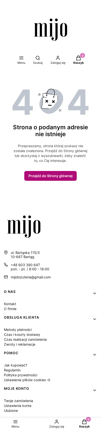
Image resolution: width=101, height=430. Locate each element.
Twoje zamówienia (18, 401)
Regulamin (12, 370)
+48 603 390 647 (25, 265)
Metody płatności (18, 329)
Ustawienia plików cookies (25, 380)
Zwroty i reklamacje (19, 344)
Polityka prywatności (20, 375)
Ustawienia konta (17, 406)
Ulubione (11, 410)
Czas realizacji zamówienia (25, 339)
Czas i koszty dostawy (22, 334)
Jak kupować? (15, 365)
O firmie (10, 309)
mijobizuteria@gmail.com (31, 277)
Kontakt (10, 304)
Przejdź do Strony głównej (50, 176)
